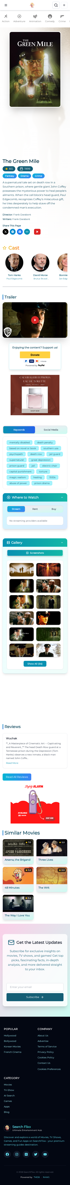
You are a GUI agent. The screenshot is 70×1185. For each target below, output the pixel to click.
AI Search (9, 1095)
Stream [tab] (16, 509)
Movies (8, 1084)
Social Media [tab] (51, 429)
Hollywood (10, 1035)
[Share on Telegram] (13, 232)
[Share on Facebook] (20, 232)
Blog (6, 1112)
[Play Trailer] (37, 232)
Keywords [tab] (19, 429)
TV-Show (9, 1090)
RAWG (46, 1177)
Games (8, 1101)
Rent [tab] (35, 509)
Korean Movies (12, 1046)
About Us (43, 1035)
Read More (12, 763)
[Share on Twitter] (5, 232)
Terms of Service (47, 1046)
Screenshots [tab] (37, 552)
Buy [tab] (54, 509)
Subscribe (32, 997)
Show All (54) (35, 663)
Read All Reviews (17, 776)
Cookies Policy (46, 1057)
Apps (7, 1106)
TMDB (37, 1177)
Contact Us (44, 1063)
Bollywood (10, 1041)
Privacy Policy (46, 1052)
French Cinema (12, 1052)
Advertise (43, 1041)
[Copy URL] (27, 232)
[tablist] (35, 430)
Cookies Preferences (49, 1069)
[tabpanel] (35, 463)
